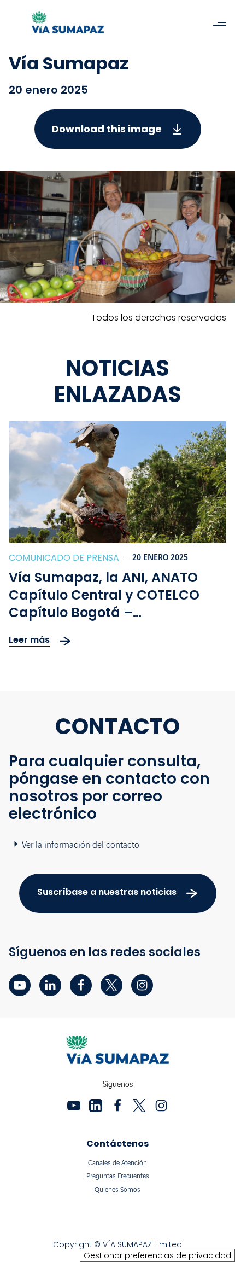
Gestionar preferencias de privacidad (157, 1255)
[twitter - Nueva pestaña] (111, 985)
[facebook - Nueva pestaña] (81, 985)
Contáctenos (117, 1143)
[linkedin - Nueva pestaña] (50, 985)
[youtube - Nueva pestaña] (20, 985)
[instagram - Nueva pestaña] (142, 985)
